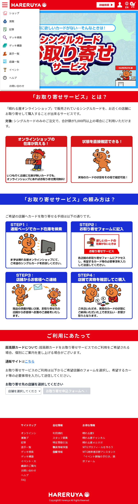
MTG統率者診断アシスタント (99, 452)
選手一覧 (14, 53)
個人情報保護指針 (60, 447)
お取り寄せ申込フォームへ (65, 391)
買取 (11, 21)
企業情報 (58, 452)
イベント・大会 (28, 461)
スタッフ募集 (60, 438)
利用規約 (58, 433)
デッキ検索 (15, 37)
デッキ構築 (15, 45)
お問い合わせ (16, 86)
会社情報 (58, 425)
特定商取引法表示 (60, 443)
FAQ (23, 480)
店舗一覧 (14, 61)
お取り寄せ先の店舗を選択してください (34, 384)
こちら (29, 361)
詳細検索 (104, 5)
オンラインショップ (28, 433)
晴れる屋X (88, 433)
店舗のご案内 (28, 466)
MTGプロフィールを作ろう (97, 447)
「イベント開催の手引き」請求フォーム (98, 457)
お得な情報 (88, 425)
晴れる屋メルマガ (92, 442)
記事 (11, 29)
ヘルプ (13, 78)
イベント (14, 69)
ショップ (14, 13)
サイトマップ (28, 425)
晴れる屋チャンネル (93, 438)
